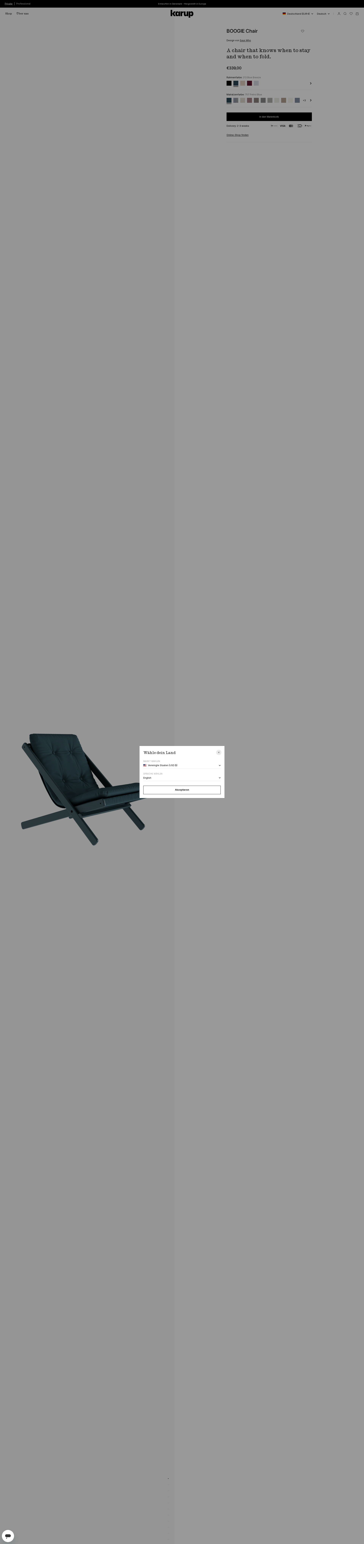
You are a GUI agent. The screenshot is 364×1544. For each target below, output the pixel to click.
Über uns (22, 14)
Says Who (245, 40)
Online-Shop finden (238, 134)
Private (9, 3)
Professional (23, 3)
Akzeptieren (182, 789)
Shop (8, 14)
